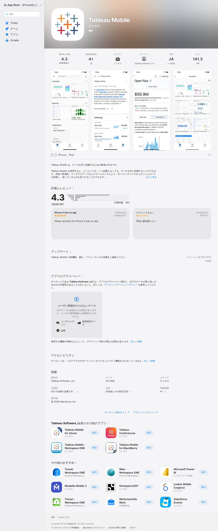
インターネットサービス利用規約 (65, 528)
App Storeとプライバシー (94, 528)
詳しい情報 (136, 341)
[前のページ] (47, 110)
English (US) (63, 517)
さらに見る (151, 177)
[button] (22, 23)
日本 (53, 517)
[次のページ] (214, 110)
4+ (161, 391)
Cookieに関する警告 (117, 528)
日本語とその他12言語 (117, 391)
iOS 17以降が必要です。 (63, 391)
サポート (133, 528)
